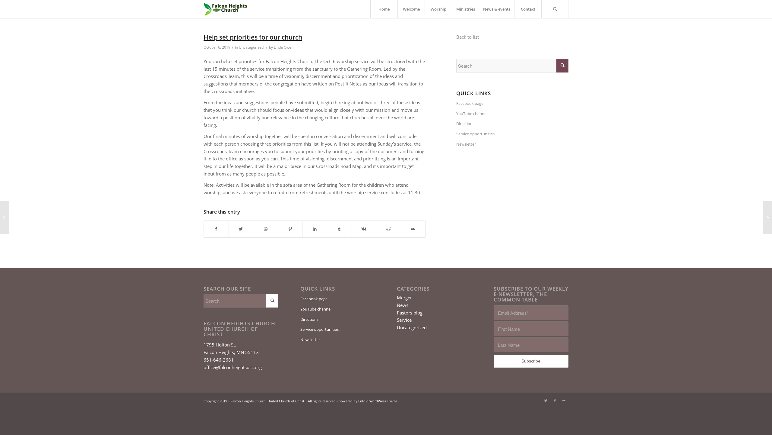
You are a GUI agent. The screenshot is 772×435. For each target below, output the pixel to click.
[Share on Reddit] (388, 229)
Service (404, 320)
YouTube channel (471, 113)
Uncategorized (251, 47)
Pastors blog (409, 313)
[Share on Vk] (364, 229)
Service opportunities (475, 134)
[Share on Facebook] (216, 229)
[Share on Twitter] (241, 229)
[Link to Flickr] (563, 400)
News (402, 305)
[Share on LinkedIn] (314, 229)
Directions (465, 123)
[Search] (554, 9)
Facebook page (469, 103)
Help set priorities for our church (253, 37)
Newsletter (466, 144)
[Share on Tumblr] (339, 229)
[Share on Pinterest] (290, 229)
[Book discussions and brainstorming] (4, 217)
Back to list (467, 37)
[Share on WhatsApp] (265, 229)
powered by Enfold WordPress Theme (368, 401)
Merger (404, 298)
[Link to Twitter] (545, 400)
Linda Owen (283, 47)
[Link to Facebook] (554, 400)
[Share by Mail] (413, 229)
